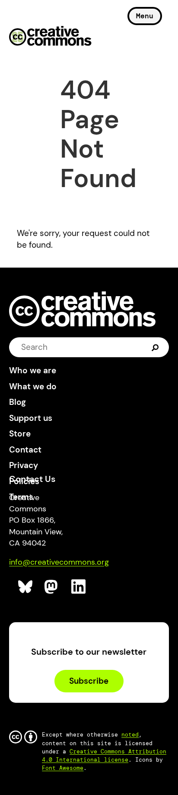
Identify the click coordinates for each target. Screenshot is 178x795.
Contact (25, 449)
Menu (144, 15)
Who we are (32, 370)
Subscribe (88, 680)
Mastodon (52, 587)
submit (155, 347)
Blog (17, 402)
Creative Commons (50, 37)
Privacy (23, 465)
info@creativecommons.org (59, 562)
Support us (30, 418)
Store (20, 433)
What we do (33, 386)
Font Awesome (62, 768)
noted (130, 734)
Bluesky (25, 587)
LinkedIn (78, 587)
